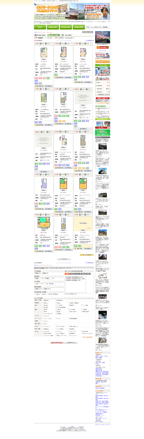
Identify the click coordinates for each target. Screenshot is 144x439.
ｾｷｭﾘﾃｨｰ (37, 326)
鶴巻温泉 (98, 382)
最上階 (58, 311)
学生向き (46, 305)
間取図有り (46, 300)
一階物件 (85, 309)
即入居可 (46, 307)
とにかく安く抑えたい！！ (102, 411)
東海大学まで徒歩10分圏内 (102, 402)
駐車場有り (72, 329)
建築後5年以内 (99, 413)
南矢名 (97, 356)
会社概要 (72, 426)
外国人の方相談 (47, 333)
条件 (36, 305)
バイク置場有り (60, 329)
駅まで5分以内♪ (99, 421)
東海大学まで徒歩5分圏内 (102, 401)
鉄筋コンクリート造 (61, 335)
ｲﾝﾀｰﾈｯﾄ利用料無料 (61, 307)
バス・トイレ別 (47, 318)
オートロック (47, 326)
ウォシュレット (73, 335)
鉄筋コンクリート (103, 418)
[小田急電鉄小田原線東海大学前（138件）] (75, 279)
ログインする (102, 50)
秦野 (97, 383)
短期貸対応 (72, 333)
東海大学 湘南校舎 (100, 388)
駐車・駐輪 (37, 328)
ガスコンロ (46, 315)
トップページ (62, 426)
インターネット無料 (48, 335)
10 (70, 40)
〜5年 (41, 283)
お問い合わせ (81, 426)
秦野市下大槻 (99, 371)
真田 (97, 362)
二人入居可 (59, 305)
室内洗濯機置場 (73, 318)
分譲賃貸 (59, 313)
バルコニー (59, 331)
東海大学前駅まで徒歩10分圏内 (102, 399)
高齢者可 (72, 305)
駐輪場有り (46, 329)
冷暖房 (36, 321)
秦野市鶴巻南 (105, 373)
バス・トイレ (38, 318)
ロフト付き (46, 331)
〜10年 (46, 283)
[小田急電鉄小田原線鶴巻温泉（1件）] (75, 277)
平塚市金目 (98, 374)
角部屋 (45, 309)
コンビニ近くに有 (48, 313)
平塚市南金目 (105, 374)
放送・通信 (37, 323)
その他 (36, 331)
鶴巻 (97, 357)
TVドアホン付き (60, 326)
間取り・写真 (38, 300)
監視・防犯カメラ (74, 326)
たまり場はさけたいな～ (102, 409)
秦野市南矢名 (99, 369)
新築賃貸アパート (100, 415)
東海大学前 (103, 382)
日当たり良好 (73, 311)
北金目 (97, 364)
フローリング (73, 331)
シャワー (59, 318)
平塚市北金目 (99, 375)
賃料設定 (37, 302)
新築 (97, 418)
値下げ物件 (85, 331)
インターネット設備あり (102, 412)
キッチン (37, 315)
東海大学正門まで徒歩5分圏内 (102, 404)
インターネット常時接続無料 (102, 407)
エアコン (46, 321)
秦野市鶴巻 (105, 371)
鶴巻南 (100, 357)
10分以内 (44, 294)
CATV (45, 323)
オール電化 (72, 309)
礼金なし (59, 302)
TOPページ (37, 32)
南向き (45, 311)
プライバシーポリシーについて (102, 424)
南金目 (103, 362)
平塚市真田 (98, 373)
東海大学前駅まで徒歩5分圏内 (102, 396)
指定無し (52, 283)
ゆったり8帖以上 (60, 333)
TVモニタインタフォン (88, 333)
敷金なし (46, 302)
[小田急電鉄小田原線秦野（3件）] (75, 280)
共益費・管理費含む (74, 302)
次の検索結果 (89, 40)
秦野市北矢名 (99, 370)
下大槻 (105, 356)
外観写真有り (60, 300)
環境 (36, 309)
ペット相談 (85, 305)
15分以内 (50, 294)
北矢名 (101, 356)
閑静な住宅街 (86, 311)
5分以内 (38, 294)
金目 (100, 362)
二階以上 (59, 309)
